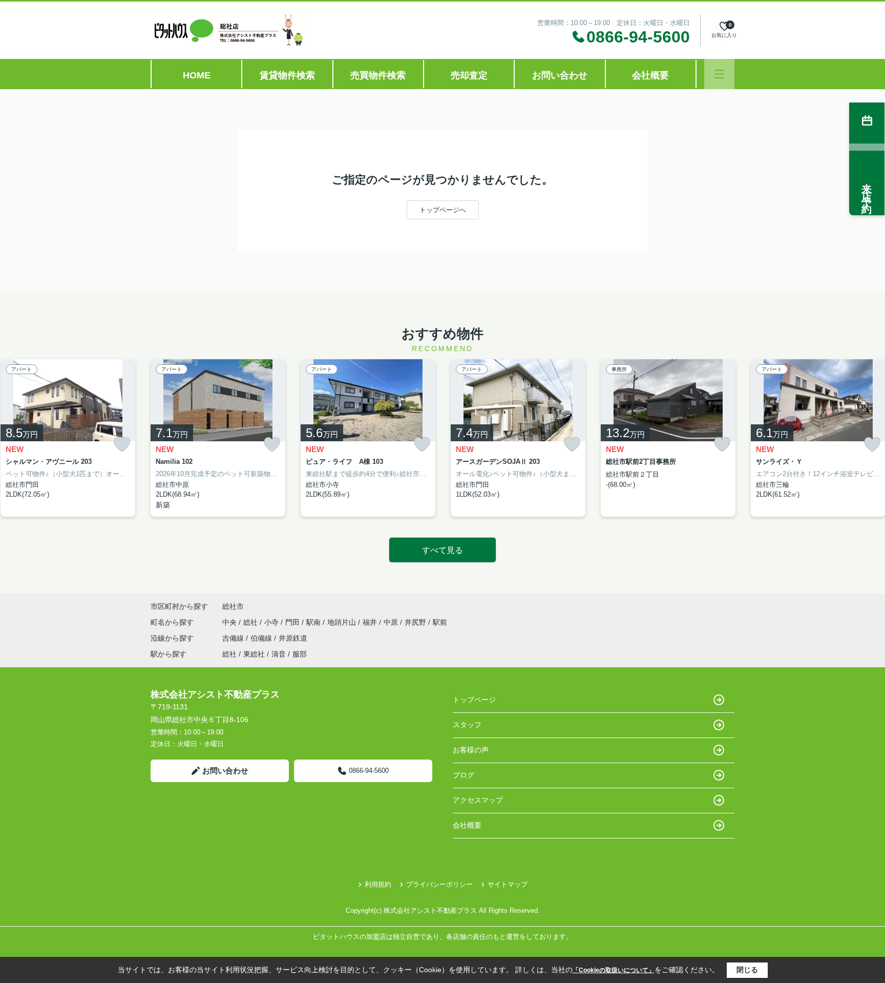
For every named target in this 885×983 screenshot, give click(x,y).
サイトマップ (508, 884)
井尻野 (416, 622)
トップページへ (442, 210)
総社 (251, 622)
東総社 (254, 654)
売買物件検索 (378, 75)
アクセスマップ (478, 800)
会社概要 (650, 75)
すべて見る (442, 550)
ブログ (463, 775)
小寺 (272, 622)
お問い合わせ (559, 75)
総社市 (233, 606)
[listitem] (218, 438)
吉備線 (234, 638)
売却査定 (469, 75)
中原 (392, 622)
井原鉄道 (293, 638)
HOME (196, 75)
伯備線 (262, 638)
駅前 (440, 622)
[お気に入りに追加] (122, 444)
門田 (293, 622)
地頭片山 (342, 622)
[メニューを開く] (719, 74)
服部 (299, 654)
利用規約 (378, 884)
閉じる (747, 970)
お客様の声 (471, 750)
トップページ (474, 699)
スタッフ (467, 725)
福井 (371, 622)
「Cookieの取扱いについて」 (614, 970)
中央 (230, 622)
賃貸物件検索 (287, 75)
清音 (278, 654)
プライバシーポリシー (439, 884)
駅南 (314, 622)
